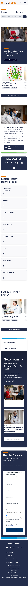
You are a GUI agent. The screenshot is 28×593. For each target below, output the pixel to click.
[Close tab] (22, 359)
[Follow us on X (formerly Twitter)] (11, 162)
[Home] (8, 3)
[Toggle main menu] (25, 2)
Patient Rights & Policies (14, 568)
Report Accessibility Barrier (14, 572)
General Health (6, 87)
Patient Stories (6, 320)
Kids (16, 59)
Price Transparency (14, 575)
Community (9, 555)
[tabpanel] (14, 399)
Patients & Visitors (11, 559)
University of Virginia (12, 562)
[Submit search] (25, 16)
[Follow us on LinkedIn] (21, 162)
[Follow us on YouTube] (14, 167)
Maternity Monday (8, 59)
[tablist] (14, 345)
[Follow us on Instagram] (16, 162)
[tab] (14, 342)
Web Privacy (14, 570)
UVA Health (9, 552)
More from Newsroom (12, 439)
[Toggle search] (21, 2)
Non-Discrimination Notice (14, 565)
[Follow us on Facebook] (6, 162)
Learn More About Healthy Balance (12, 465)
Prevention (14, 87)
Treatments (14, 320)
